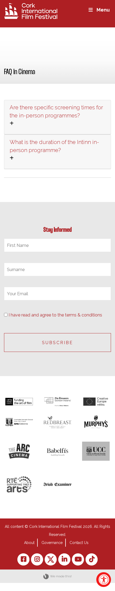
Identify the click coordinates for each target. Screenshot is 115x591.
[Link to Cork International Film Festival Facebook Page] (23, 559)
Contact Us (79, 542)
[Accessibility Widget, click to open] (103, 579)
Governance (52, 542)
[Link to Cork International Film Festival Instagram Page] (37, 559)
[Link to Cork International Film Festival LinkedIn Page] (64, 559)
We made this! (61, 576)
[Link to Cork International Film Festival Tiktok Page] (92, 559)
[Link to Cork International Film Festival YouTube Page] (78, 559)
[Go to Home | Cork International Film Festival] (31, 10)
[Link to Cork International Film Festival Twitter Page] (51, 559)
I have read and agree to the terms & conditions (55, 315)
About (29, 542)
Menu (103, 10)
